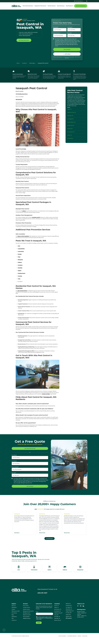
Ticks (19, 278)
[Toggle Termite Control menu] (55, 6)
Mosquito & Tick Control (28, 611)
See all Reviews (49, 538)
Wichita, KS (68, 603)
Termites (20, 276)
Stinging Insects (21, 273)
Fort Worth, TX (57, 611)
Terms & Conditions (62, 635)
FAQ (12, 618)
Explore (14, 603)
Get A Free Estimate (80, 5)
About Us (14, 605)
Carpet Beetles (21, 248)
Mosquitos (20, 259)
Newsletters (14, 616)
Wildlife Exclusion (27, 618)
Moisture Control (26, 614)
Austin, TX (56, 605)
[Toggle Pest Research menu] (73, 6)
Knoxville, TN (57, 616)
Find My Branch (79, 1)
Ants (19, 246)
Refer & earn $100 (15, 611)
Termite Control (26, 607)
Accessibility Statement (71, 635)
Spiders (19, 270)
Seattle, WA (68, 614)
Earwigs (20, 254)
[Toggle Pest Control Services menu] (33, 6)
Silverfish (20, 267)
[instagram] (80, 606)
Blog (13, 614)
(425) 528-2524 (19, 99)
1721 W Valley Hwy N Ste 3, (22, 94)
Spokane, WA (68, 616)
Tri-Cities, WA (68, 612)
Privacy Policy (71, 41)
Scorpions (20, 265)
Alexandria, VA (69, 609)
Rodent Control (26, 609)
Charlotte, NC (69, 605)
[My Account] (86, 1)
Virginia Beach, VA (70, 611)
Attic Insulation (26, 616)
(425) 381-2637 (42, 593)
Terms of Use (63, 41)
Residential (14, 607)
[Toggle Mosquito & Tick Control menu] (46, 6)
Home (17, 63)
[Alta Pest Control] (16, 6)
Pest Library (14, 613)
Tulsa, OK (56, 614)
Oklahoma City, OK (58, 613)
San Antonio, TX (57, 609)
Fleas (19, 257)
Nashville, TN (57, 618)
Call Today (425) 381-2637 (24, 40)
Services (25, 603)
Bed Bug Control (26, 613)
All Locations (69, 618)
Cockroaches (21, 251)
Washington (32, 63)
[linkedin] (83, 606)
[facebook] (78, 606)
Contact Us (14, 620)
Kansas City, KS (57, 620)
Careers (13, 609)
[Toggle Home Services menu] (64, 6)
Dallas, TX (56, 607)
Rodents (20, 262)
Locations (24, 63)
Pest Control (25, 605)
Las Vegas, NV (69, 607)
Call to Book (67, 54)
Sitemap (79, 635)
